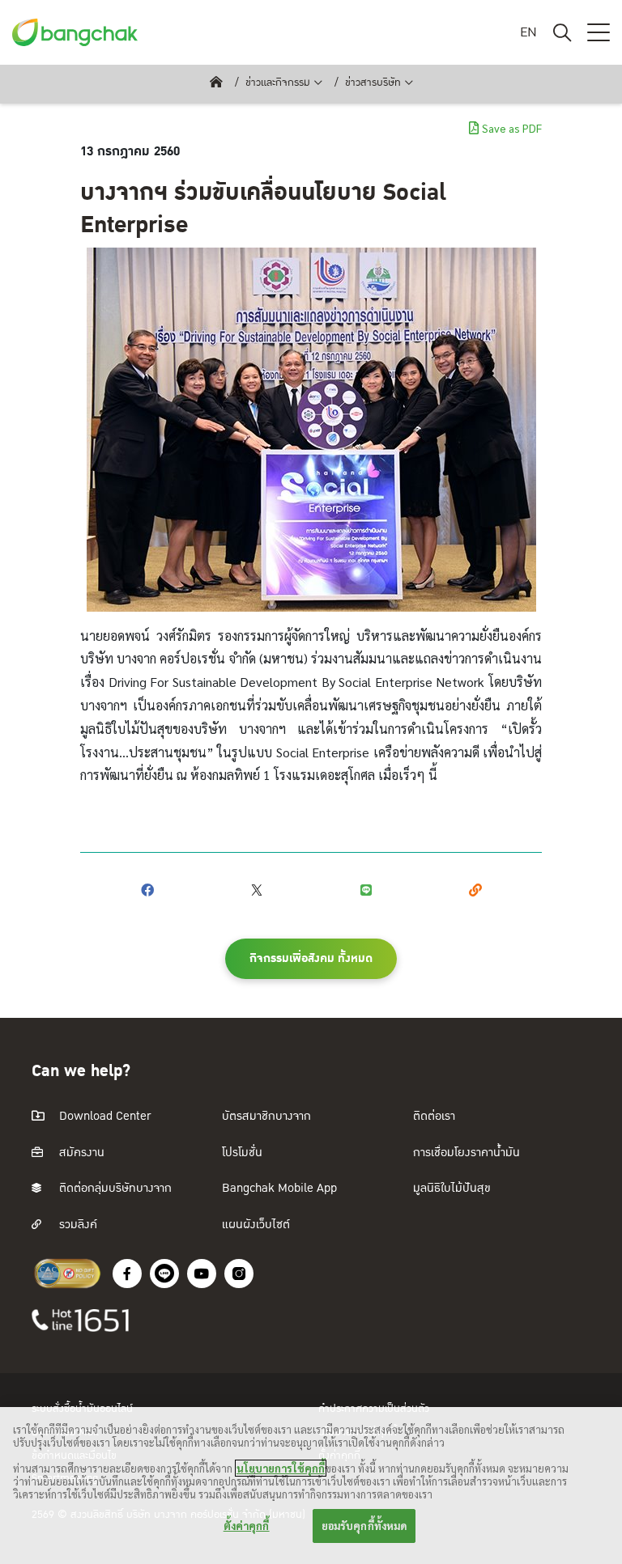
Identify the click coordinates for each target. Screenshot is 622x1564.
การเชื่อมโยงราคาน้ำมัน (466, 1152)
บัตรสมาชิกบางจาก (266, 1116)
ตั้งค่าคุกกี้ (247, 1525)
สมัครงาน (80, 1152)
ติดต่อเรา (434, 1116)
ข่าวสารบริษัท (373, 82)
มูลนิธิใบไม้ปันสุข (452, 1188)
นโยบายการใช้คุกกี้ (280, 1468)
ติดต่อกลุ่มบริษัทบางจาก (114, 1188)
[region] (311, 1485)
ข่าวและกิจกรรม (277, 82)
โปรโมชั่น (242, 1152)
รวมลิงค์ (76, 1224)
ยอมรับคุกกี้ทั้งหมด (364, 1525)
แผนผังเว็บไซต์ (256, 1224)
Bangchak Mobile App (279, 1188)
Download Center (103, 1116)
